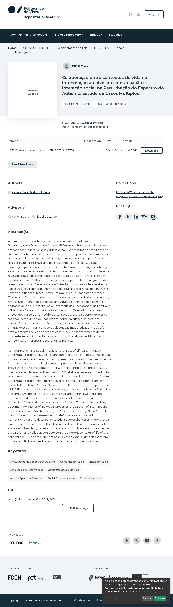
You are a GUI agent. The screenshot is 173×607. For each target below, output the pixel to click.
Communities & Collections (29, 34)
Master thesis (92, 104)
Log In (153, 14)
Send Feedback (22, 164)
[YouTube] (147, 540)
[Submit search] (130, 14)
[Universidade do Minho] (57, 581)
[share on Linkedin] (136, 216)
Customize (110, 598)
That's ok (160, 598)
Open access (118, 104)
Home (12, 48)
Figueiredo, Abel (46, 216)
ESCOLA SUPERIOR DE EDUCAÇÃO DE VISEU (37, 48)
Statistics (115, 34)
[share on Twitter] (128, 216)
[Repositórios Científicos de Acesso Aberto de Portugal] (16, 543)
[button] (139, 14)
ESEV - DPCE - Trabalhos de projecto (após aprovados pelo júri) (111, 48)
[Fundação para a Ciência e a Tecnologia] (27, 581)
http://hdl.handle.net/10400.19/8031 (82, 123)
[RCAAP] (157, 540)
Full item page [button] (79, 508)
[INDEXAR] (34, 543)
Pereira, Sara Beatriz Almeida (31, 192)
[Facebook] (126, 540)
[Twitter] (137, 540)
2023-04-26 (71, 104)
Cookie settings (83, 600)
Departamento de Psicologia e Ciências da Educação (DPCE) (74, 48)
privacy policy (148, 591)
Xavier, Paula (20, 216)
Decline (147, 598)
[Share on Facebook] (119, 216)
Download (151, 150)
